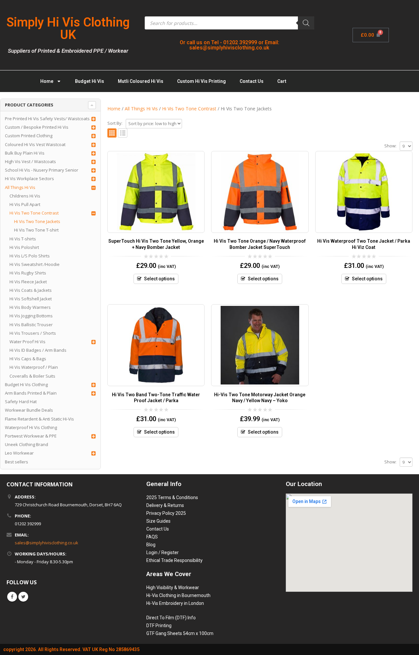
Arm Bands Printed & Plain (31, 393)
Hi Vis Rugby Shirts (27, 273)
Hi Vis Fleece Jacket (28, 282)
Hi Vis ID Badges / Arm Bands (37, 350)
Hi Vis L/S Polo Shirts (29, 256)
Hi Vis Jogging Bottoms (31, 316)
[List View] (122, 133)
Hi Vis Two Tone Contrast (34, 213)
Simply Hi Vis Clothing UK (68, 28)
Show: (390, 146)
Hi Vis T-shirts (22, 239)
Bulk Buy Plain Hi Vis (25, 153)
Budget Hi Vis (89, 81)
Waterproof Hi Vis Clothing (31, 427)
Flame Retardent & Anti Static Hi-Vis (39, 419)
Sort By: (114, 123)
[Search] (306, 22)
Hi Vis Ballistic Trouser (31, 325)
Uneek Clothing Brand (26, 444)
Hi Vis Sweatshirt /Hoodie (34, 264)
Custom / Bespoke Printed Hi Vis (36, 127)
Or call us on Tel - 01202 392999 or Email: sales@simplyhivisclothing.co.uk (229, 45)
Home (46, 81)
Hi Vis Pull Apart (24, 204)
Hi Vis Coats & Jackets (30, 290)
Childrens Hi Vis (24, 196)
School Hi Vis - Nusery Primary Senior (41, 170)
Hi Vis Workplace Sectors (29, 178)
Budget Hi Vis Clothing (26, 384)
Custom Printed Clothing (28, 136)
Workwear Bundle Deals (29, 410)
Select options (159, 278)
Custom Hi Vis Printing (201, 81)
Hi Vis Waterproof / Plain (33, 367)
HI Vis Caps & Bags (27, 359)
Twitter (23, 597)
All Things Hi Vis (20, 187)
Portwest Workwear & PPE (31, 436)
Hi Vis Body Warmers (30, 307)
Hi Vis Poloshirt (24, 247)
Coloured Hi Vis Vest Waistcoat (35, 144)
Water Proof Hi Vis (27, 342)
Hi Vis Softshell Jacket (30, 299)
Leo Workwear (19, 453)
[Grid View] (112, 133)
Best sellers (16, 462)
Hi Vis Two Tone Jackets (37, 221)
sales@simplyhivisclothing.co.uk (46, 543)
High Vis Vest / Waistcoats (30, 161)
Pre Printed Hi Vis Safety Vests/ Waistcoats (47, 119)
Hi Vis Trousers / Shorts (32, 333)
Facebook (12, 597)
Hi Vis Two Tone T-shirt (36, 230)
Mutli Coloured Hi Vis (140, 81)
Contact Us (252, 81)
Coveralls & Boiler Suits (32, 376)
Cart (281, 81)
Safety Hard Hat (21, 401)
